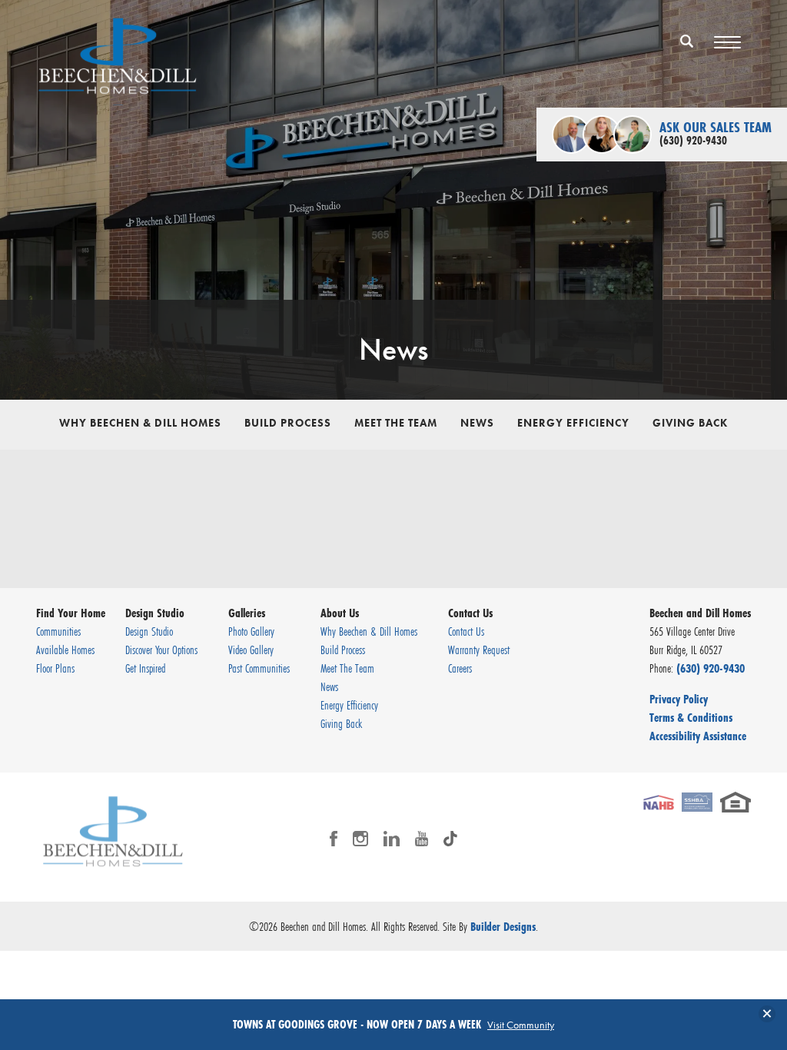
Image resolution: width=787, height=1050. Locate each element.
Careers (460, 668)
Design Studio (149, 631)
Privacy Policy (678, 698)
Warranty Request (479, 649)
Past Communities (259, 668)
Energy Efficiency (573, 423)
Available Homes (65, 649)
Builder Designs (503, 926)
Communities (58, 631)
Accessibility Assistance (697, 735)
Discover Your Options (161, 649)
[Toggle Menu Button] (727, 42)
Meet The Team (395, 423)
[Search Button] (687, 40)
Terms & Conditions (690, 717)
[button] (687, 51)
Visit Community (520, 1024)
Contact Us (466, 631)
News (477, 423)
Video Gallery (251, 649)
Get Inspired (145, 668)
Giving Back (690, 423)
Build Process (287, 423)
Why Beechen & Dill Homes (140, 423)
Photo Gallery (251, 631)
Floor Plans (55, 668)
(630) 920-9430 (710, 668)
